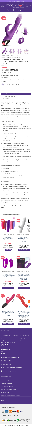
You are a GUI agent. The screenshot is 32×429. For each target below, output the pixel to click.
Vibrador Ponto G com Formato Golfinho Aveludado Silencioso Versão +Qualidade (8, 237)
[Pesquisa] (8, 10)
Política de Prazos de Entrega (8, 389)
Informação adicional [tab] (8, 96)
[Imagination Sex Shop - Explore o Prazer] (15, 5)
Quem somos (4, 398)
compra (9, 342)
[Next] (27, 30)
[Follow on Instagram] (2, 345)
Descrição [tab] (5, 94)
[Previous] (4, 30)
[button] (2, 5)
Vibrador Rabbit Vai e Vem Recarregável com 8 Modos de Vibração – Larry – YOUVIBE (8, 313)
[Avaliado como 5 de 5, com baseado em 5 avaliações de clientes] (15, 67)
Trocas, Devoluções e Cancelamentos (10, 395)
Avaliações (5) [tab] (6, 98)
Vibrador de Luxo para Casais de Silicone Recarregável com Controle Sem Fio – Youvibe (8, 274)
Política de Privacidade (7, 386)
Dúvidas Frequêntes (6, 400)
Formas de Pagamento (7, 383)
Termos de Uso (5, 392)
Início (3, 55)
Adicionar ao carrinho (23, 249)
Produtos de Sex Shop (12, 55)
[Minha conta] (27, 5)
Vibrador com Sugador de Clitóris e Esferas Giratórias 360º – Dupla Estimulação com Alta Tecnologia (24, 238)
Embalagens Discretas (6, 380)
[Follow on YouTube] (8, 345)
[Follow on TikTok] (5, 345)
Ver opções (8, 249)
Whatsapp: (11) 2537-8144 (19, 10)
